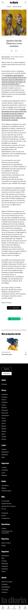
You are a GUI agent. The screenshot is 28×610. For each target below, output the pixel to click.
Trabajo (4, 436)
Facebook (5, 569)
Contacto (4, 592)
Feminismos (5, 415)
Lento (3, 473)
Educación (5, 413)
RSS (3, 558)
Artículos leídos (6, 491)
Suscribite (7, 373)
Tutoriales (5, 584)
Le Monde (5, 470)
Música (4, 488)
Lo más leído (5, 501)
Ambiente (5, 394)
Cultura (4, 405)
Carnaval (4, 397)
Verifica (4, 439)
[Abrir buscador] (25, 2)
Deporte (4, 407)
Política (4, 431)
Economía (5, 410)
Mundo (4, 426)
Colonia (4, 449)
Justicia (4, 421)
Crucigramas (5, 518)
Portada (4, 384)
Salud (3, 434)
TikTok (4, 571)
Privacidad (5, 589)
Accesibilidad (6, 587)
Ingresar (6, 369)
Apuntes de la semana (8, 506)
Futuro (4, 418)
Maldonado (5, 452)
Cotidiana (5, 402)
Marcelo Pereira (6, 56)
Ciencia (4, 400)
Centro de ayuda (7, 582)
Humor (4, 516)
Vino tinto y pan (7, 354)
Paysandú (5, 454)
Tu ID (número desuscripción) (7, 532)
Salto (3, 457)
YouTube (4, 561)
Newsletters (5, 556)
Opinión (4, 429)
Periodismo (5, 485)
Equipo (4, 545)
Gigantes (4, 475)
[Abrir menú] (3, 2)
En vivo (4, 509)
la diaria (9, 6)
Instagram (5, 566)
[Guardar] (11, 50)
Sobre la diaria (6, 543)
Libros (3, 423)
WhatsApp (5, 563)
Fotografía (5, 513)
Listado (4, 528)
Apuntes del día (17, 6)
